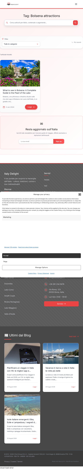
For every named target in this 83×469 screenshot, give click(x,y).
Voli (45, 186)
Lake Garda (9, 278)
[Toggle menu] (76, 4)
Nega (5, 261)
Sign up (59, 141)
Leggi (34, 387)
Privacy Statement (43, 273)
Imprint (52, 273)
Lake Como (9, 290)
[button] (80, 194)
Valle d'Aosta (9, 314)
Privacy (7, 461)
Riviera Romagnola (12, 302)
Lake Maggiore (10, 308)
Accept (5, 255)
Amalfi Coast (9, 296)
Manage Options (41, 267)
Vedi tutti (72, 336)
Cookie (13, 461)
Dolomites (8, 284)
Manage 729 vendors (10, 247)
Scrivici (60, 304)
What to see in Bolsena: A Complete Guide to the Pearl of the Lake (19, 91)
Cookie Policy (32, 273)
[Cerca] (75, 22)
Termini (19, 461)
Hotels (46, 180)
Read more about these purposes (28, 247)
